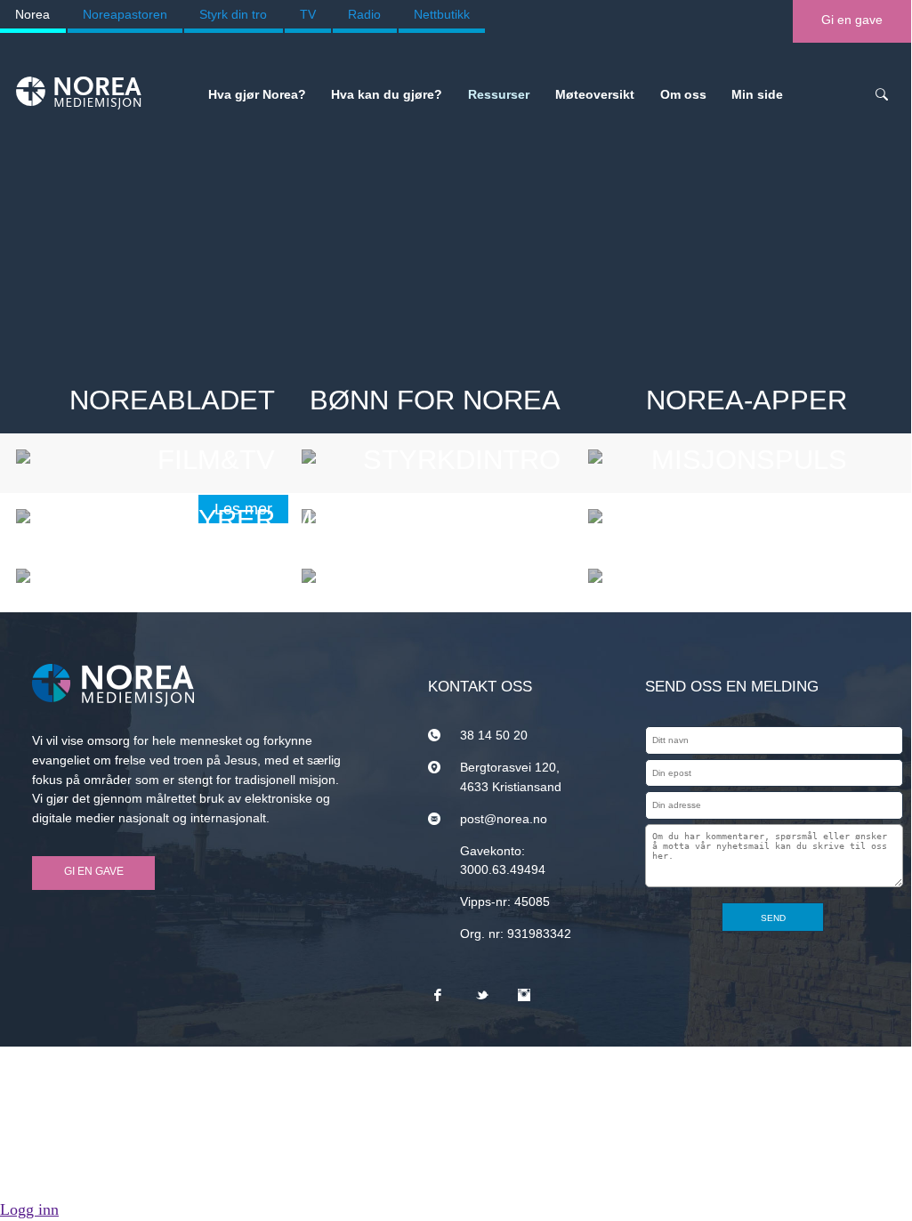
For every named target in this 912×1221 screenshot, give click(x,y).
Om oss (683, 94)
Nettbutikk (442, 14)
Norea (32, 14)
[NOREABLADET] (152, 456)
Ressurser (498, 94)
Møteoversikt (594, 94)
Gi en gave (852, 19)
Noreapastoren (125, 14)
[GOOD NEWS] (724, 576)
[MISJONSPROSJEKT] (438, 576)
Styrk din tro (233, 14)
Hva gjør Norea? (257, 94)
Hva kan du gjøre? (386, 94)
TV (308, 14)
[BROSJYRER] (152, 576)
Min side (757, 94)
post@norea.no (503, 819)
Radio (364, 14)
